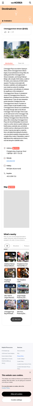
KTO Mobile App (5, 351)
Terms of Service (20, 351)
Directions (17, 158)
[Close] (30, 372)
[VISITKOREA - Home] (16, 3)
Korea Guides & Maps (6, 356)
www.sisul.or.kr (11, 171)
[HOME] (3, 21)
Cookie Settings (20, 359)
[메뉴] (3, 3)
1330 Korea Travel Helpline (8, 353)
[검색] (30, 3)
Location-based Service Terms (23, 364)
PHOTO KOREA (5, 361)
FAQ (18, 353)
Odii (3, 363)
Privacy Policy (20, 356)
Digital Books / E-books (7, 359)
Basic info (22, 63)
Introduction (9, 63)
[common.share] (8, 32)
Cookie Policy (20, 361)
